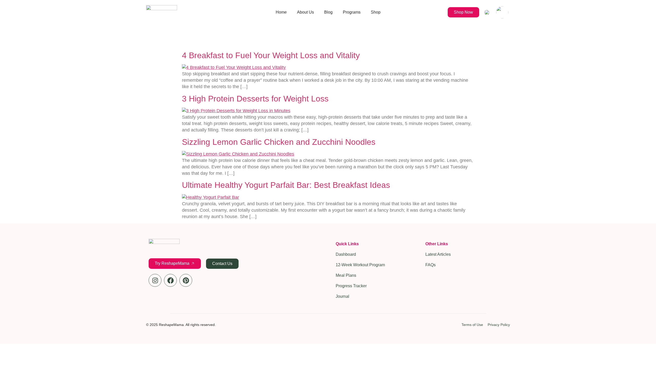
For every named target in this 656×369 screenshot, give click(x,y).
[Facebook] (170, 280)
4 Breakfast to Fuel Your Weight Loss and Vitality (271, 55)
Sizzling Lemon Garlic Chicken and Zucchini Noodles (278, 142)
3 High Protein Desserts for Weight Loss (255, 98)
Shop (376, 12)
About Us (305, 12)
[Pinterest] (185, 280)
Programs (352, 12)
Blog (328, 12)
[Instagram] (155, 280)
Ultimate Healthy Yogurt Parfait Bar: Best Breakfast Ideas (286, 185)
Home (281, 12)
